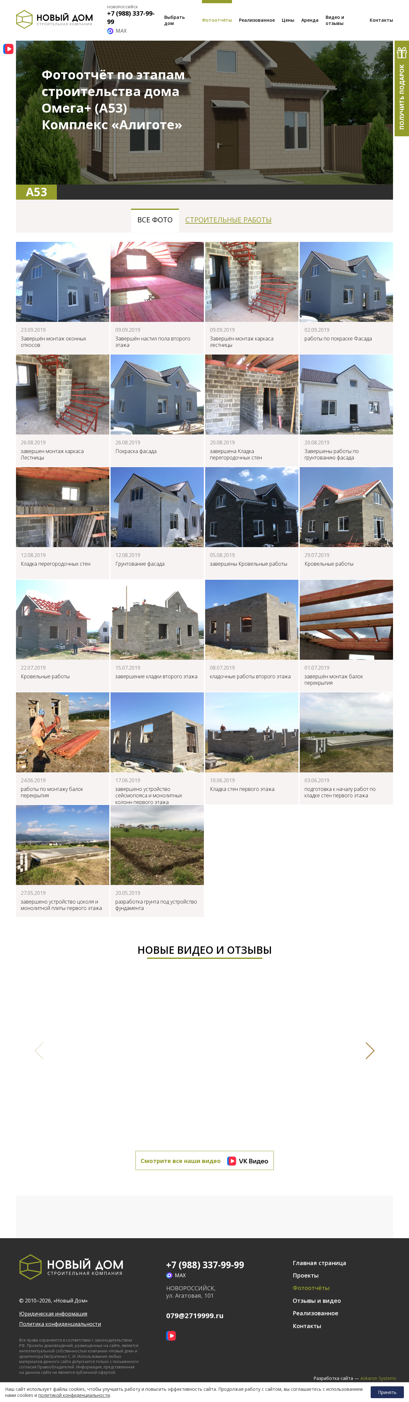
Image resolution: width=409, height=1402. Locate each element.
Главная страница (319, 1263)
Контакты (381, 20)
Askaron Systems (378, 1378)
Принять (387, 1392)
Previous (43, 1051)
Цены (288, 20)
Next (366, 1051)
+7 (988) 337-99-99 (131, 17)
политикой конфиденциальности (74, 1395)
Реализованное (257, 20)
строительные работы (228, 219)
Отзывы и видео (317, 1300)
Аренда (310, 20)
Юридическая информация (53, 1313)
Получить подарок (401, 97)
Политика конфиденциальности (60, 1324)
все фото (155, 219)
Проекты (306, 1275)
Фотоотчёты (217, 20)
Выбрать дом (174, 20)
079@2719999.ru (195, 1315)
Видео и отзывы (335, 20)
